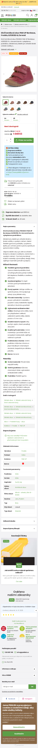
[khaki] (18, 109)
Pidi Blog (6, 541)
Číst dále (19, 582)
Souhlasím (19, 734)
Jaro (16, 499)
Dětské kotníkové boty (24, 407)
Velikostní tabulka (9, 521)
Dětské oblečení (20, 20)
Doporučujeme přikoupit (11, 528)
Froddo (14, 426)
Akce (6, 422)
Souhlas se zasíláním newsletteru (12, 691)
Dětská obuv (6, 20)
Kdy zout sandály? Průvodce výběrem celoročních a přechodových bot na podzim (17, 438)
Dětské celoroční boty (21, 24)
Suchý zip (18, 482)
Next (34, 74)
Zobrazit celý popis (7, 49)
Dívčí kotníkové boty (11, 409)
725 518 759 (4, 10)
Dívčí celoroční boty (11, 403)
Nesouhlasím (19, 727)
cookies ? (5, 722)
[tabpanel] (19, 74)
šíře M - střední (20, 493)
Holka (23, 455)
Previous (4, 74)
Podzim (21, 499)
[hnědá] (12, 109)
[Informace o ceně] (11, 134)
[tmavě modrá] (31, 102)
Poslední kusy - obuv (17, 422)
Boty (16, 503)
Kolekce (7, 426)
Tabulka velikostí (22, 114)
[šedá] (18, 102)
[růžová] (12, 102)
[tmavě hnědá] (25, 102)
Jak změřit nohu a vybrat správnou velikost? (18, 571)
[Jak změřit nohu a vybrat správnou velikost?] (19, 551)
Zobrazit (16, 7)
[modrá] (6, 109)
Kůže (17, 474)
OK (32, 686)
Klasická (18, 511)
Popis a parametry (9, 226)
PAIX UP (22, 426)
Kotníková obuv (20, 487)
